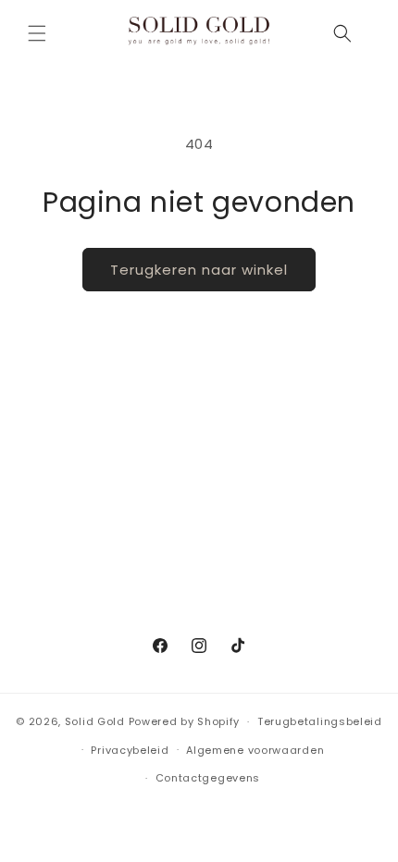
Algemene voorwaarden (255, 750)
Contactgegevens (208, 777)
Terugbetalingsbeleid (319, 721)
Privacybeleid (129, 750)
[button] (37, 33)
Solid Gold (95, 721)
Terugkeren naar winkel (199, 269)
